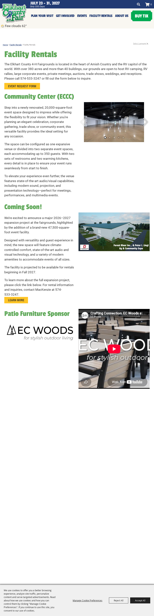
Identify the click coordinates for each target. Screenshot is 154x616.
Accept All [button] (140, 600)
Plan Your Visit (42, 16)
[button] (145, 122)
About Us (121, 16)
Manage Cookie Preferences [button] (87, 600)
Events (82, 16)
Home (5, 45)
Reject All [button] (118, 600)
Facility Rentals (100, 16)
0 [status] (151, 4)
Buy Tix (141, 16)
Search (138, 4)
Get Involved (65, 16)
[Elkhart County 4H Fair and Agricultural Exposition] (14, 12)
